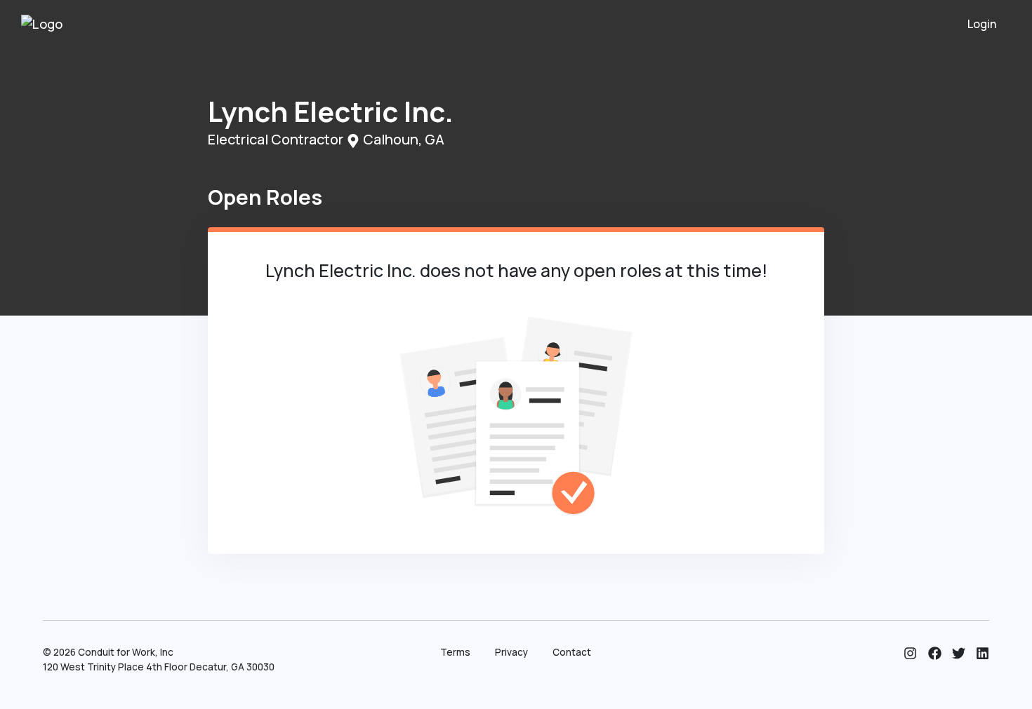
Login (982, 24)
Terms (455, 652)
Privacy (511, 652)
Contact (572, 652)
